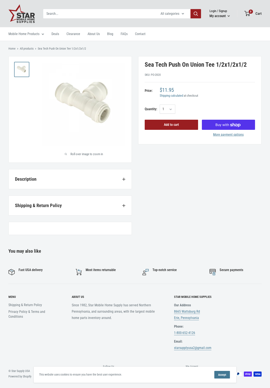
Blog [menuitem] (110, 34)
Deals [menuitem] (55, 34)
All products (27, 48)
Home (12, 48)
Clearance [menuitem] (73, 34)
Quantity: (151, 109)
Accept (222, 374)
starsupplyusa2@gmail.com (192, 348)
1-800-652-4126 (184, 333)
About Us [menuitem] (94, 34)
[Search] (195, 13)
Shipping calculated (171, 96)
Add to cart (171, 125)
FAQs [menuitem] (124, 34)
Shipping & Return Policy (25, 305)
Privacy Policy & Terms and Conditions (26, 314)
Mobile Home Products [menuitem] (23, 34)
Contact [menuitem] (140, 34)
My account (218, 16)
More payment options (228, 135)
